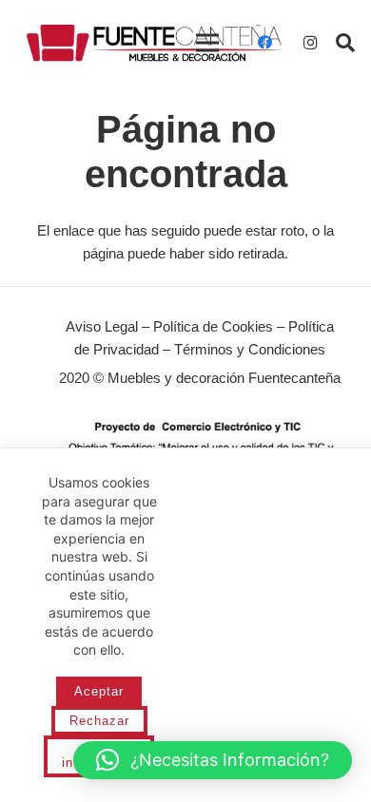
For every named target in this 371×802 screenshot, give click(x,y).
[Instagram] (310, 43)
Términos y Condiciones (249, 349)
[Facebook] (264, 43)
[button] (345, 43)
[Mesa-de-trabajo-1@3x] (154, 43)
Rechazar (99, 721)
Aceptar (99, 691)
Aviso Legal (102, 326)
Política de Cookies (213, 326)
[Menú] (207, 43)
